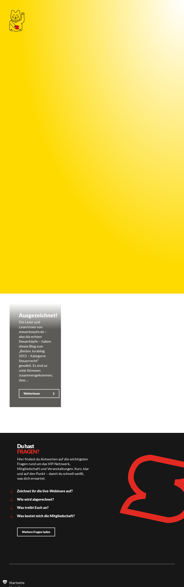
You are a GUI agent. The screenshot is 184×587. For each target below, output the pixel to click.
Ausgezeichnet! (38, 315)
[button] (5, 582)
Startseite (17, 583)
